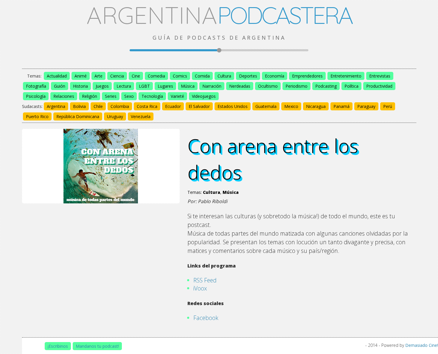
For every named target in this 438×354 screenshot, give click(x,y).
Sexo (129, 96)
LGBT (144, 86)
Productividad (379, 86)
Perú (387, 106)
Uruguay (115, 116)
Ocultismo (268, 86)
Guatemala (266, 106)
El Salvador (199, 106)
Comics (180, 76)
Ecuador (173, 106)
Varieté (177, 96)
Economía (274, 76)
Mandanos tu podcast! (97, 346)
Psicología (36, 96)
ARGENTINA (219, 15)
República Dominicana (77, 116)
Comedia (156, 76)
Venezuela (140, 116)
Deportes (248, 76)
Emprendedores (307, 76)
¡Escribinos (58, 346)
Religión (89, 96)
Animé (80, 76)
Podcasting (326, 86)
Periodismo (296, 86)
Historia (80, 86)
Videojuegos (204, 96)
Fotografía (36, 86)
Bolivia (79, 106)
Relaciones (63, 96)
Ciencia (117, 76)
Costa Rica (147, 106)
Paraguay (366, 106)
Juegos (102, 86)
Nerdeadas (239, 86)
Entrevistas (379, 76)
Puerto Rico (37, 116)
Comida (202, 76)
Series (111, 96)
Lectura (124, 86)
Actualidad (57, 76)
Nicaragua (316, 106)
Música (188, 86)
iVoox (200, 288)
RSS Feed (205, 280)
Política (351, 86)
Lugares (165, 86)
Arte (98, 76)
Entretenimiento (345, 76)
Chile (98, 106)
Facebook (205, 318)
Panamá (341, 106)
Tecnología (152, 96)
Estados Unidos (233, 106)
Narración (211, 86)
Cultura (224, 76)
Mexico (291, 106)
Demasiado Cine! (421, 345)
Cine (136, 76)
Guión (59, 86)
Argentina (56, 106)
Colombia (120, 106)
